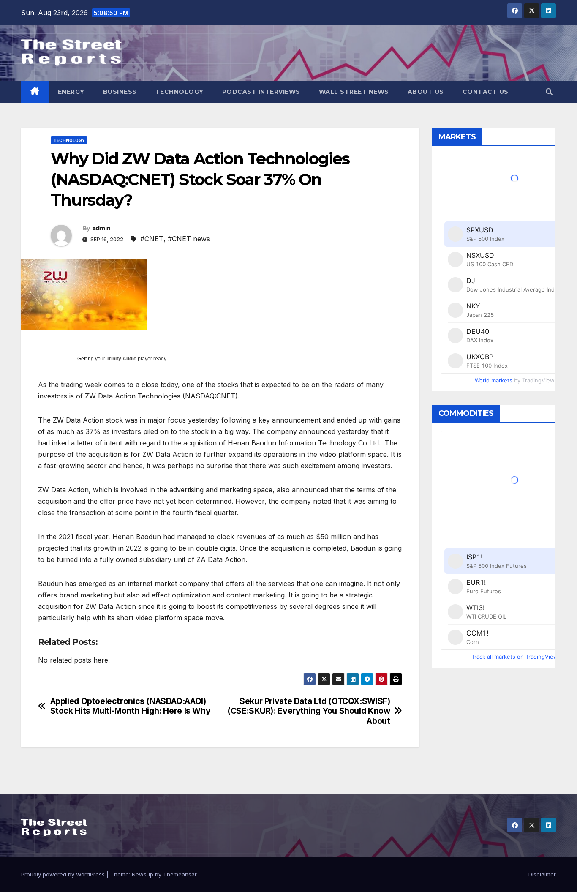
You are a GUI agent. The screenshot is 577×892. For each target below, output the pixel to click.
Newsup (142, 874)
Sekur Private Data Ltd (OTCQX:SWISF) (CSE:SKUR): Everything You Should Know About (308, 711)
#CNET (151, 239)
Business (120, 91)
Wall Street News (354, 91)
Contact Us (486, 91)
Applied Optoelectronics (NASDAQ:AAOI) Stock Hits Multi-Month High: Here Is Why (130, 706)
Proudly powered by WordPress (63, 874)
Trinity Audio (121, 359)
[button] (549, 91)
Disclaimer (542, 874)
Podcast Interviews (261, 91)
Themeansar (179, 874)
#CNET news (189, 239)
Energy (71, 91)
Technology (179, 91)
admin (101, 228)
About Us (426, 91)
